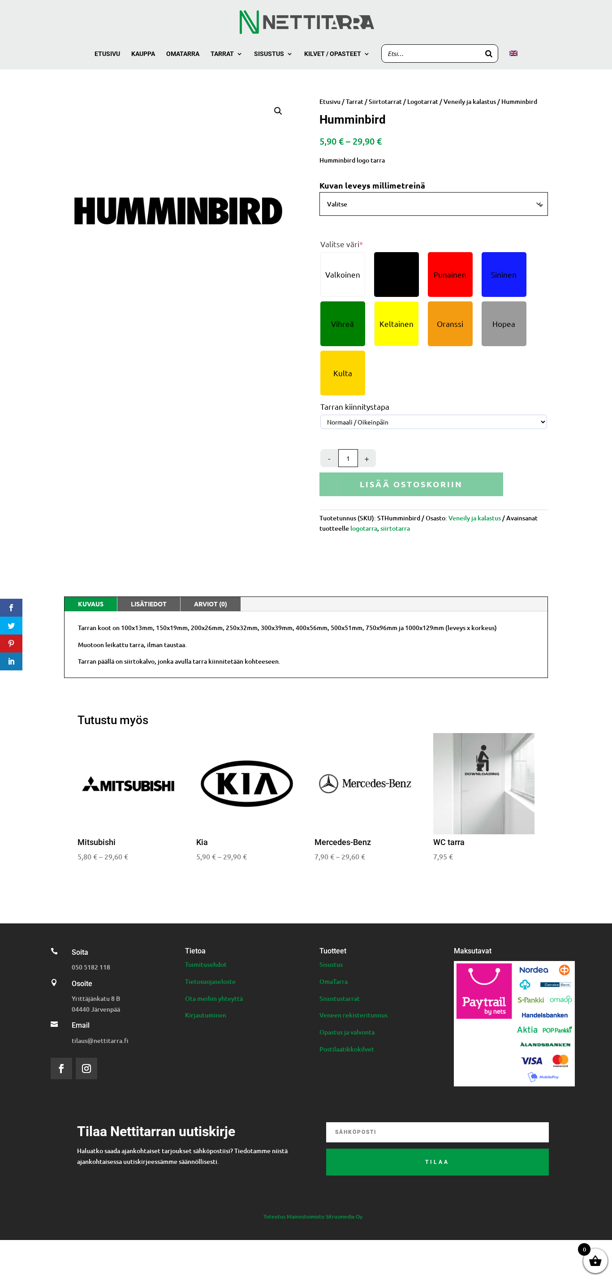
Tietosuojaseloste (210, 981)
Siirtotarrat (385, 101)
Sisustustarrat (339, 998)
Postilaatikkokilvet (346, 1049)
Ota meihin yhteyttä (214, 998)
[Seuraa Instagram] (86, 1068)
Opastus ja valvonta (347, 1032)
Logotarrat (422, 101)
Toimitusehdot (206, 964)
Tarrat (222, 54)
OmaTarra (333, 981)
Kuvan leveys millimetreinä (372, 185)
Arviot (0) (210, 604)
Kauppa (143, 54)
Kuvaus (90, 604)
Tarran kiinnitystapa (354, 406)
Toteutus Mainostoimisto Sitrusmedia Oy (312, 1216)
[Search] (489, 53)
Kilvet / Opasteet (332, 54)
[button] (278, 111)
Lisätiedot (149, 604)
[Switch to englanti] (513, 60)
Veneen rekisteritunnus (353, 1015)
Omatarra (182, 54)
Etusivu (107, 54)
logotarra (363, 528)
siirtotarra (395, 528)
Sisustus (269, 54)
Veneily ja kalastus (470, 101)
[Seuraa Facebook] (61, 1068)
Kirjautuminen (205, 1015)
